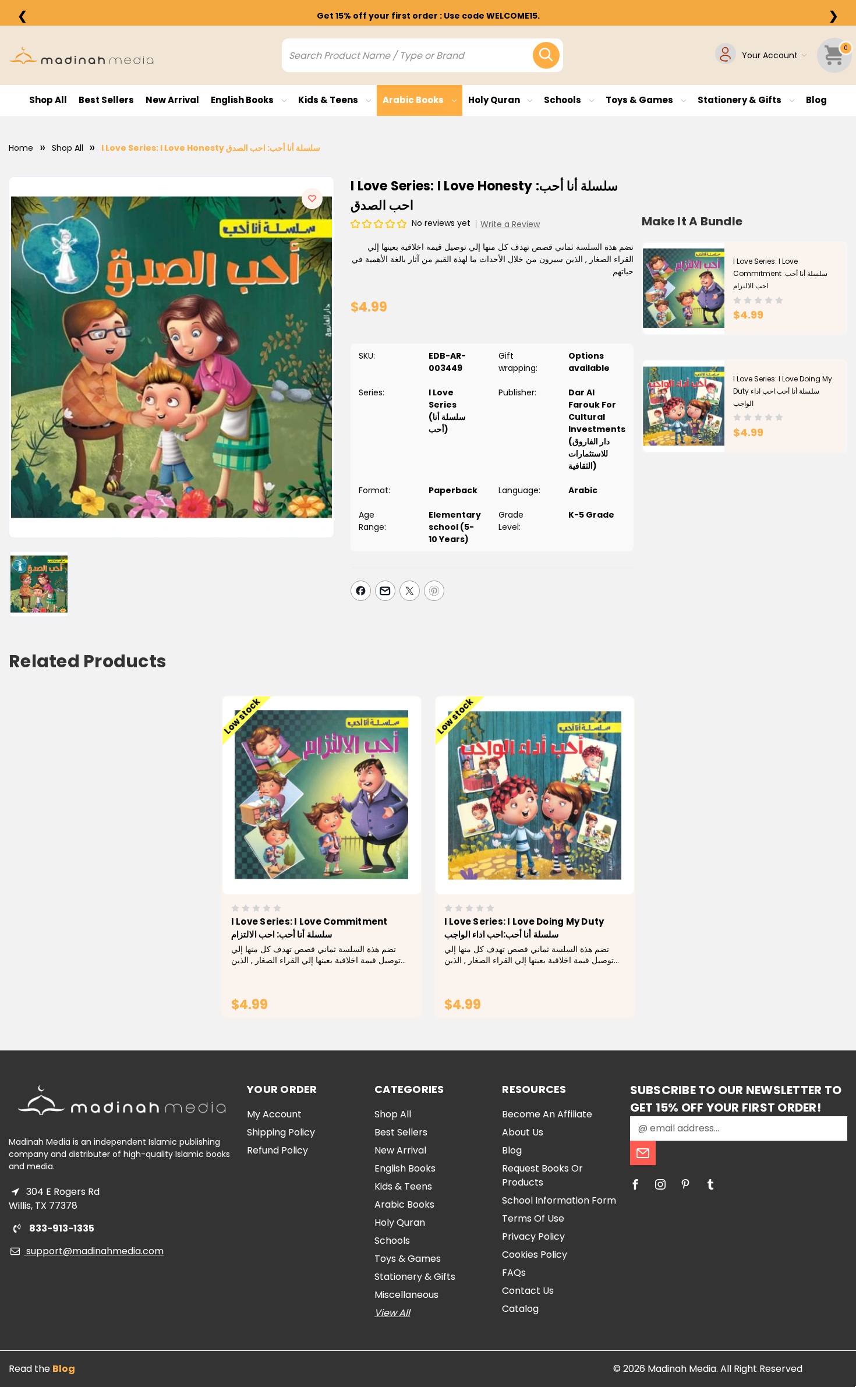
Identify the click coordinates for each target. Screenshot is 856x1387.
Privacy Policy (533, 1236)
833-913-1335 (60, 1228)
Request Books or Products (542, 1175)
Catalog (520, 1308)
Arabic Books (414, 100)
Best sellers (106, 100)
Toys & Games (640, 100)
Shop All (48, 100)
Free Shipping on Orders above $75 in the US (428, 16)
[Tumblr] (710, 1184)
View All (392, 1312)
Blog (816, 100)
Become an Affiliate (547, 1114)
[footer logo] (122, 1100)
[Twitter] (409, 591)
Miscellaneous (406, 1294)
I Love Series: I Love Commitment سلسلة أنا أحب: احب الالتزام (780, 273)
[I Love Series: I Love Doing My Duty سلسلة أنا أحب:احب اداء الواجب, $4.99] (534, 795)
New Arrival (172, 100)
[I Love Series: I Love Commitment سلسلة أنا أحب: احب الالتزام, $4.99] (321, 795)
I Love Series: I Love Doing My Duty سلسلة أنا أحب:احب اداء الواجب (782, 391)
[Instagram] (660, 1184)
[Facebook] (361, 591)
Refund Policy (277, 1150)
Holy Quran (495, 100)
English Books (243, 100)
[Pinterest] (434, 591)
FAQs (514, 1272)
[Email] (385, 591)
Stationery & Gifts (740, 100)
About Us (522, 1132)
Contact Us (528, 1290)
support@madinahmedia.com (94, 1251)
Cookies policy (534, 1254)
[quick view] (305, 815)
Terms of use (533, 1218)
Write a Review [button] (510, 224)
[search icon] (546, 55)
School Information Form (559, 1200)
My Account (274, 1114)
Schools (563, 100)
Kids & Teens (329, 100)
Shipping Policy (281, 1132)
